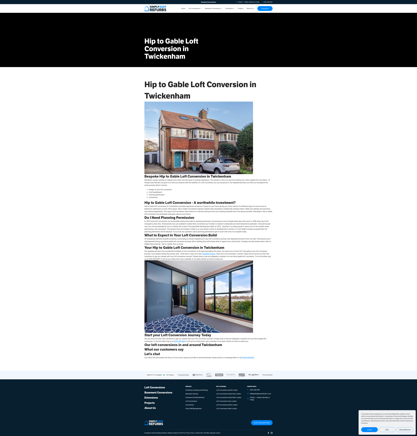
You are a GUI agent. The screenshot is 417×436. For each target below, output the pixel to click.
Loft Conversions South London (227, 390)
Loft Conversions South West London (228, 397)
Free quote (265, 8)
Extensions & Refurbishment (194, 397)
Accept (369, 430)
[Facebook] (268, 433)
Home (183, 8)
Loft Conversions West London (226, 408)
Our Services (189, 405)
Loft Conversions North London (226, 405)
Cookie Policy (199, 433)
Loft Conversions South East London (228, 394)
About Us (250, 8)
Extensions (229, 8)
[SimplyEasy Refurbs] (155, 8)
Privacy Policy (190, 433)
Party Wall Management (193, 408)
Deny (387, 430)
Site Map (206, 433)
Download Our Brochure (208, 2)
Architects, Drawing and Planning (196, 390)
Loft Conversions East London (226, 401)
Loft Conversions (194, 8)
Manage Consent (215, 433)
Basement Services (191, 394)
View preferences (405, 430)
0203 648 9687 (268, 2)
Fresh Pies (182, 433)
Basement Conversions (212, 8)
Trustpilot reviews (208, 254)
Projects (240, 8)
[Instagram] (272, 433)
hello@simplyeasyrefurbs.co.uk (260, 394)
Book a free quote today (262, 423)
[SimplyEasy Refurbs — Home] (153, 422)
